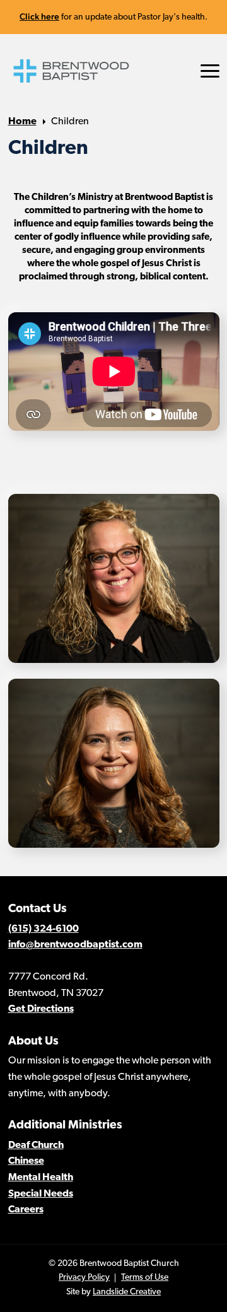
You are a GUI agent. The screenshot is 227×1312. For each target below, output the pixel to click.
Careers (26, 1210)
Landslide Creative (127, 1292)
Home (22, 122)
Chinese (26, 1161)
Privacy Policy (84, 1277)
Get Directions (41, 1009)
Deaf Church (36, 1145)
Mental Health (40, 1178)
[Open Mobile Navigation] (210, 71)
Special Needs (40, 1194)
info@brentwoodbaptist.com (75, 945)
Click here (39, 16)
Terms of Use (144, 1277)
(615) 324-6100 (43, 929)
